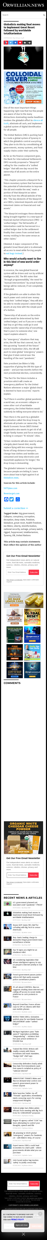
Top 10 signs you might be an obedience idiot (25, 951)
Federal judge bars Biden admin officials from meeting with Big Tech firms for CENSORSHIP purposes (28, 1110)
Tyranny (7, 535)
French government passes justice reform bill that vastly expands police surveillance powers (27, 977)
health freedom (33, 523)
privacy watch (36, 529)
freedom (30, 519)
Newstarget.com (11, 493)
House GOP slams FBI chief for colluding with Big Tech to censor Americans (26, 927)
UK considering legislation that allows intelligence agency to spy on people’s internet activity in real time (27, 963)
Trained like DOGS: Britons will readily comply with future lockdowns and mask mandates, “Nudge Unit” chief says (26, 1052)
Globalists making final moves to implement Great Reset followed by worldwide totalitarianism (28, 915)
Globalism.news (11, 478)
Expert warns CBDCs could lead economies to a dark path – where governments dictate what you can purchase (27, 1149)
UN (13, 535)
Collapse (8, 516)
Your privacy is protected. (14, 580)
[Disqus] (23, 719)
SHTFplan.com (10, 488)
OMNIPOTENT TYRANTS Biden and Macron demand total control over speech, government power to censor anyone (27, 1082)
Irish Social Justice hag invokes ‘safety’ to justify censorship (26, 1161)
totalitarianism (31, 532)
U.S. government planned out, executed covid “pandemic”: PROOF (27, 903)
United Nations (23, 535)
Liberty (17, 526)
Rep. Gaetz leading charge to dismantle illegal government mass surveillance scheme (27, 939)
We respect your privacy (35, 1198)
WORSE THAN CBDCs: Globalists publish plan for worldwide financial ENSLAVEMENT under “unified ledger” (28, 1020)
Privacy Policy (17, 1220)
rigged (7, 532)
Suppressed (17, 532)
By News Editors (27, 1128)
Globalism (8, 523)
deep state (19, 519)
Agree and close (22, 1225)
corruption (29, 516)
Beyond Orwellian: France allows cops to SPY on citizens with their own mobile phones (26, 1006)
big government (26, 513)
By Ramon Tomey (27, 1116)
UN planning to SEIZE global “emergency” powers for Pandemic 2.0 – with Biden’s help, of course (27, 1135)
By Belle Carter (27, 932)
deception (8, 519)
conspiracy (18, 516)
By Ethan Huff (26, 908)
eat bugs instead (14, 253)
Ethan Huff (20, 38)
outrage (24, 529)
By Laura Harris (26, 982)
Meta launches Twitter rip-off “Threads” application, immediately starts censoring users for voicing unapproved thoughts (27, 1097)
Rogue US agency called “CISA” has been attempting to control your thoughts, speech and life (27, 1122)
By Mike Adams (27, 955)
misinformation (29, 526)
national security (12, 529)
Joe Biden (8, 526)
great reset (19, 523)
